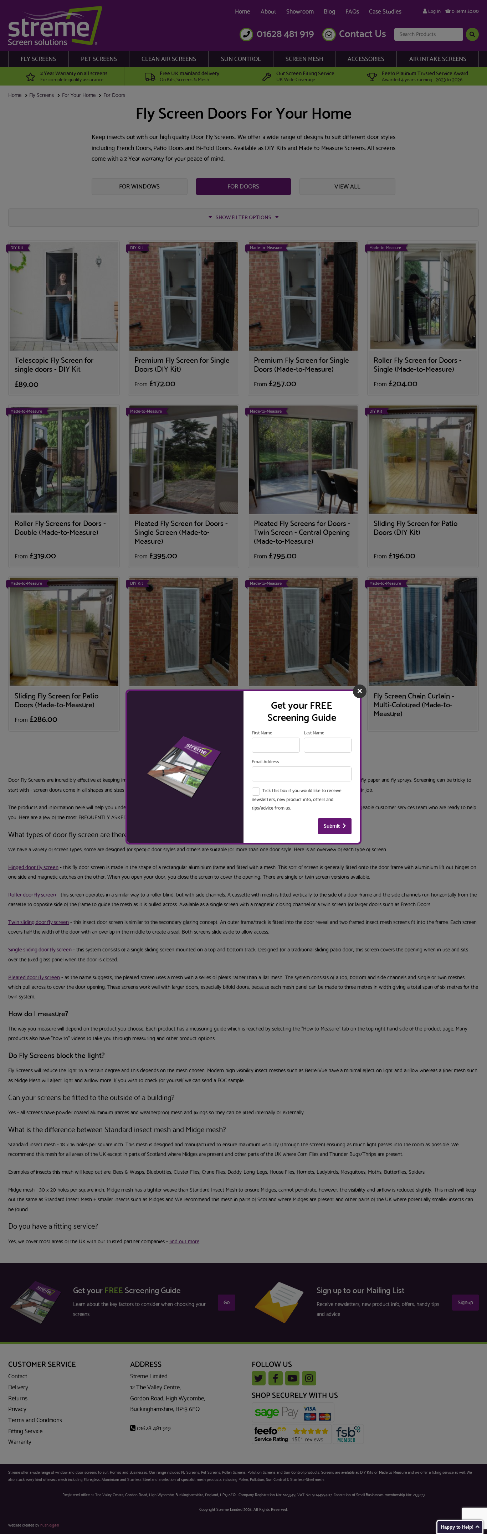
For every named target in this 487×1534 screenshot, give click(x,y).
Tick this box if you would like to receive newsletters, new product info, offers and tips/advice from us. (297, 799)
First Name (262, 733)
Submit (332, 826)
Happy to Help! (457, 1527)
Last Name (314, 733)
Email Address (265, 762)
